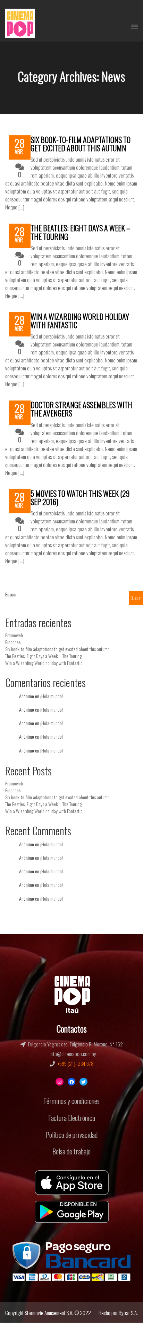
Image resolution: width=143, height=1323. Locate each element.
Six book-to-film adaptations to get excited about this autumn (81, 143)
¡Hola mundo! (51, 696)
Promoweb (14, 635)
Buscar (11, 594)
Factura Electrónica (71, 1118)
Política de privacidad (72, 1135)
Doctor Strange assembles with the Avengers (81, 408)
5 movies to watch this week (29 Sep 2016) (80, 497)
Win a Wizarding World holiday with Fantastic (80, 320)
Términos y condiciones (71, 1101)
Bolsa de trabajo (71, 1151)
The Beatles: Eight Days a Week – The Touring (80, 232)
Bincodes (12, 642)
